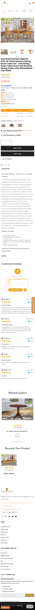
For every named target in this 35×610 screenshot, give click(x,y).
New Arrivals (4, 543)
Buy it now (17, 154)
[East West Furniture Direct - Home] (17, 490)
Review (17, 11)
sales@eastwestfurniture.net (12, 509)
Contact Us (4, 553)
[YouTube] (12, 516)
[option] (17, 418)
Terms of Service (5, 569)
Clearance (4, 540)
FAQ (2, 561)
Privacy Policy (4, 566)
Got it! (5, 607)
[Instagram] (5, 516)
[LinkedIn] (15, 516)
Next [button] (33, 52)
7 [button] (22, 441)
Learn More (19, 605)
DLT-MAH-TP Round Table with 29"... (17, 431)
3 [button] (15, 441)
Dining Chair (4, 532)
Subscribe (30, 595)
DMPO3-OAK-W (9, 474)
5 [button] (19, 441)
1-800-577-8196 (7, 506)
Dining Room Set (5, 526)
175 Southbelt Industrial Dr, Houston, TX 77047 (16, 503)
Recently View (31, 10)
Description (11, 11)
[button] (25, 289)
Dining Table (4, 529)
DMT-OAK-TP (26, 131)
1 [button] (16, 56)
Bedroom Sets (5, 537)
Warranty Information (7, 558)
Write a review (15, 290)
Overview (3, 11)
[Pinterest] (9, 516)
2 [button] (18, 56)
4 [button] (17, 441)
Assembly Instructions (7, 564)
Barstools (3, 535)
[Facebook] (2, 516)
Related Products (24, 10)
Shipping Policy (5, 556)
